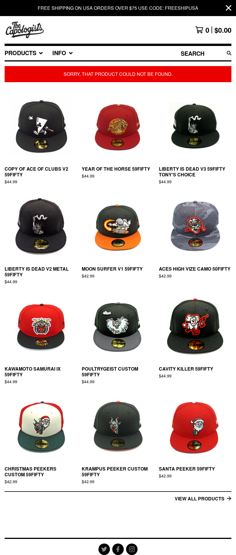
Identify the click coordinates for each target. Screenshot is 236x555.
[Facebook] (118, 549)
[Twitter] (104, 549)
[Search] (229, 53)
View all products (199, 498)
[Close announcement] (228, 8)
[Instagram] (132, 549)
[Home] (25, 30)
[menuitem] (24, 53)
